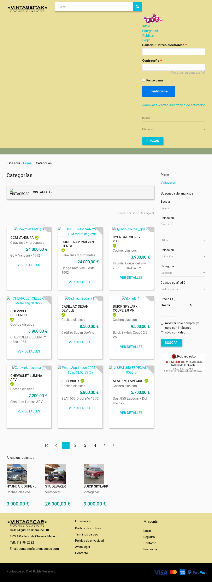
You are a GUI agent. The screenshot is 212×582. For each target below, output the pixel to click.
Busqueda (150, 549)
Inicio (146, 26)
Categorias (150, 31)
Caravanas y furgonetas (27, 243)
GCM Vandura (22, 238)
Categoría (167, 266)
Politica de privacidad (89, 541)
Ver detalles (29, 265)
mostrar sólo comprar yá (182, 323)
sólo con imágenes (178, 328)
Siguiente (104, 445)
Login (146, 40)
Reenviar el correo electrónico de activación (173, 105)
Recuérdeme (155, 80)
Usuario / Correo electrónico (164, 45)
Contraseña (152, 60)
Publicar (148, 36)
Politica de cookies (88, 528)
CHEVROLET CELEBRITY (19, 313)
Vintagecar (52, 492)
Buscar (152, 141)
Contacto (81, 553)
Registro (149, 537)
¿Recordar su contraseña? (187, 72)
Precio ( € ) (168, 299)
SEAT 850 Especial (128, 381)
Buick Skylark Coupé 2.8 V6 (125, 308)
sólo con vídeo (175, 332)
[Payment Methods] (179, 572)
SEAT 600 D (70, 381)
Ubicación (167, 218)
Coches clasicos (125, 250)
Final (114, 445)
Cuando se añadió (173, 282)
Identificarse (158, 91)
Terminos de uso (86, 534)
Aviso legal (82, 547)
